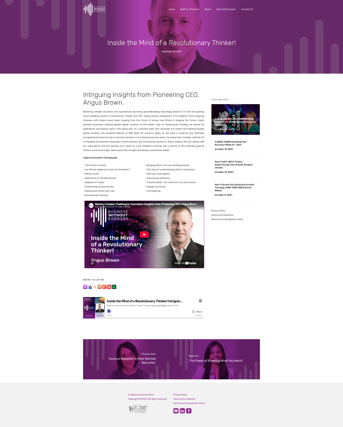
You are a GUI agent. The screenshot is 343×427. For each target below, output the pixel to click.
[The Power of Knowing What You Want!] (216, 359)
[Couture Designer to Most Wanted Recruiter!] (127, 359)
